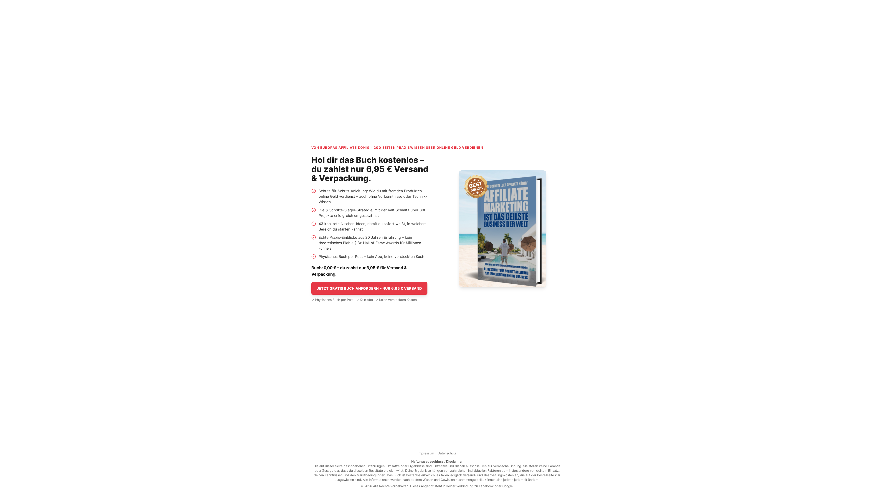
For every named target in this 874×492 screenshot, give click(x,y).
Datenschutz (447, 453)
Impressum (426, 453)
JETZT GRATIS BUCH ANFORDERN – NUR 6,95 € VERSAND (369, 288)
